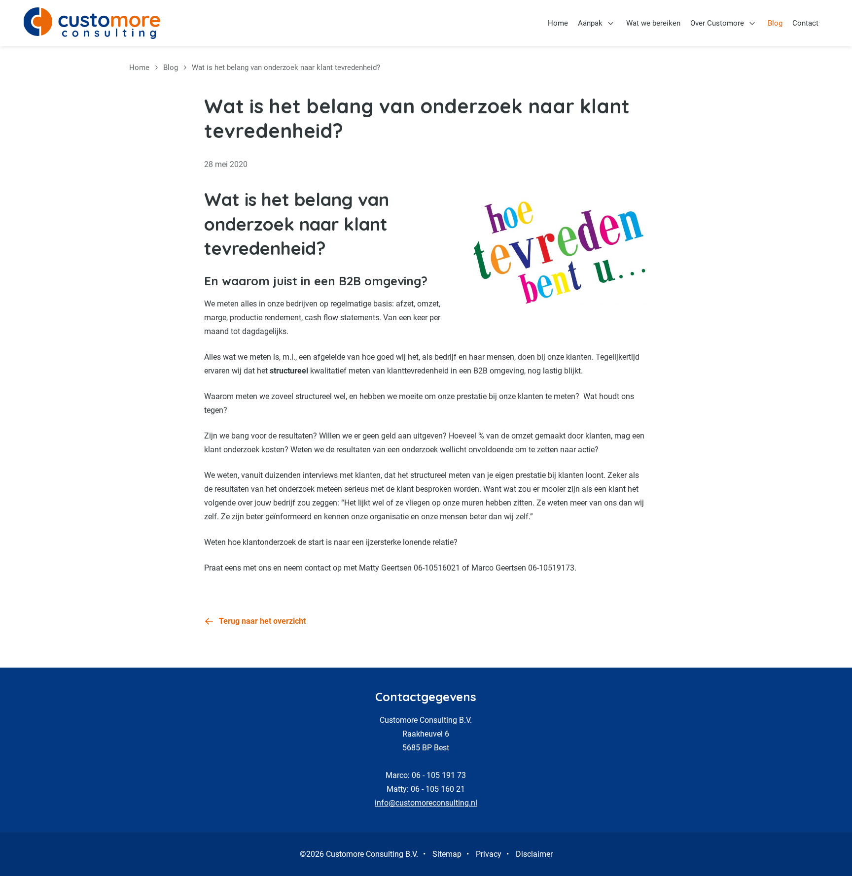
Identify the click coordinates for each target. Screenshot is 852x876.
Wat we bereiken (653, 23)
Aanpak (590, 23)
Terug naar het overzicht (262, 621)
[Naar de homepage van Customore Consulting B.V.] (92, 23)
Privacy (488, 854)
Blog (775, 23)
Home (558, 23)
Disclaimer (534, 854)
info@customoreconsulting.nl (426, 803)
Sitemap (447, 854)
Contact (805, 23)
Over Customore (717, 23)
